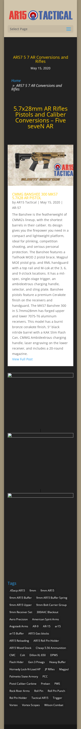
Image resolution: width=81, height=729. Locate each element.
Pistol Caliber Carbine (22, 684)
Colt (22, 655)
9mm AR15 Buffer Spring (51, 598)
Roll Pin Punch (56, 691)
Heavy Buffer (57, 662)
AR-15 (46, 626)
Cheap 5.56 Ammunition (51, 648)
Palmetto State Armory (23, 676)
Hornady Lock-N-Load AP (24, 669)
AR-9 (35, 626)
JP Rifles (50, 669)
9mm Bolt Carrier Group (51, 605)
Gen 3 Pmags (36, 662)
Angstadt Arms (18, 626)
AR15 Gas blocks (38, 633)
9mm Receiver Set (20, 612)
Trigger (57, 698)
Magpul (64, 669)
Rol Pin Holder (18, 698)
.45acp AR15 (17, 590)
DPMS (54, 655)
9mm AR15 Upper (20, 605)
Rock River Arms (19, 691)
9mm (32, 590)
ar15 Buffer (16, 633)
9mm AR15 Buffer (20, 598)
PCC (45, 676)
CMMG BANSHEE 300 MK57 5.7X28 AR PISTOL (35, 196)
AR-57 (16, 207)
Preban (45, 684)
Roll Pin (38, 691)
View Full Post (22, 359)
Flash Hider (16, 662)
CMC (12, 655)
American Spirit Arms (45, 619)
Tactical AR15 (40, 698)
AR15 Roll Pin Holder (46, 641)
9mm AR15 (47, 590)
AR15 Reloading (19, 641)
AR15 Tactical (27, 202)
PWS (57, 684)
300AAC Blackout (47, 612)
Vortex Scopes (31, 705)
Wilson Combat (53, 705)
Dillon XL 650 (37, 655)
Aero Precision (18, 619)
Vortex (13, 705)
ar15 (58, 626)
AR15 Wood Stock (20, 648)
